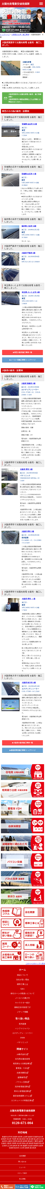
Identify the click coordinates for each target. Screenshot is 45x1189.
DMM (22, 1038)
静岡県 (25, 1141)
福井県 (4, 1141)
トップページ (5, 35)
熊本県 (16, 1148)
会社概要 (22, 1156)
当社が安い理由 (22, 980)
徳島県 (14, 1146)
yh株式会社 (21, 1054)
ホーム (22, 969)
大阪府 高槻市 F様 (28, 383)
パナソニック (22, 1042)
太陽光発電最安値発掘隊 (16, 3)
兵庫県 (14, 1143)
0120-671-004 (22, 1123)
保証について (22, 975)
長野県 (14, 1141)
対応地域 (22, 1132)
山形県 (25, 1137)
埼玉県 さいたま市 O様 (31, 292)
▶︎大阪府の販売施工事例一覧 (22, 743)
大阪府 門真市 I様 (28, 253)
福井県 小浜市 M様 (29, 226)
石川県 (41, 1139)
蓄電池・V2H (21, 1068)
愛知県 (30, 1141)
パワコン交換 (21, 1082)
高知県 (30, 1146)
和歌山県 (25, 1143)
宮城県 (14, 1137)
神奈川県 (25, 1139)
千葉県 (14, 1139)
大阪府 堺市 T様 (28, 531)
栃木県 (40, 1137)
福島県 (30, 1137)
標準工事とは (22, 984)
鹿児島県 (33, 1148)
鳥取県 (31, 1143)
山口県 (9, 1146)
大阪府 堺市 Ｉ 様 (28, 599)
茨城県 (35, 1137)
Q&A (22, 989)
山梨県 (9, 1141)
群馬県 (3, 1139)
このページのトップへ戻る (35, 963)
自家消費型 (21, 1073)
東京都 (19, 1139)
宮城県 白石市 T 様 (29, 174)
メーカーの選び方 (22, 998)
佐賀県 (40, 1146)
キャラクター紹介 (22, 1003)
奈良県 (19, 1143)
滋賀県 (40, 1141)
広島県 (4, 1146)
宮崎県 (26, 1148)
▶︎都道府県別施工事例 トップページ (23, 750)
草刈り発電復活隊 (21, 1091)
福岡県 (35, 1146)
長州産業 (22, 1024)
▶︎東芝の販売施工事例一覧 (22, 352)
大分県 (21, 1148)
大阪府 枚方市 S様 (29, 682)
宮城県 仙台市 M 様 (29, 124)
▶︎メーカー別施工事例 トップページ (23, 360)
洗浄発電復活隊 (21, 1087)
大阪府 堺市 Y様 (26, 469)
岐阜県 (20, 1141)
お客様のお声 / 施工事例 (20, 35)
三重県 (35, 1141)
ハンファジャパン (22, 1028)
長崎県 (11, 1148)
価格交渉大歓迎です (22, 1007)
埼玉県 (8, 1139)
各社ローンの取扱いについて (22, 993)
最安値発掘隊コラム (21, 1096)
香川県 (20, 1146)
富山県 (36, 1139)
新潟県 (31, 1139)
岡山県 (41, 1143)
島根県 (36, 1143)
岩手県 (9, 1137)
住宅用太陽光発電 (22, 1059)
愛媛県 (25, 1146)
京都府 (3, 1143)
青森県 (4, 1137)
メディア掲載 (22, 1012)
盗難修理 (22, 1077)
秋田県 (20, 1137)
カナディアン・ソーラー (22, 1033)
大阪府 (8, 1143)
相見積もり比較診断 (21, 1063)
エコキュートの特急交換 (21, 1100)
